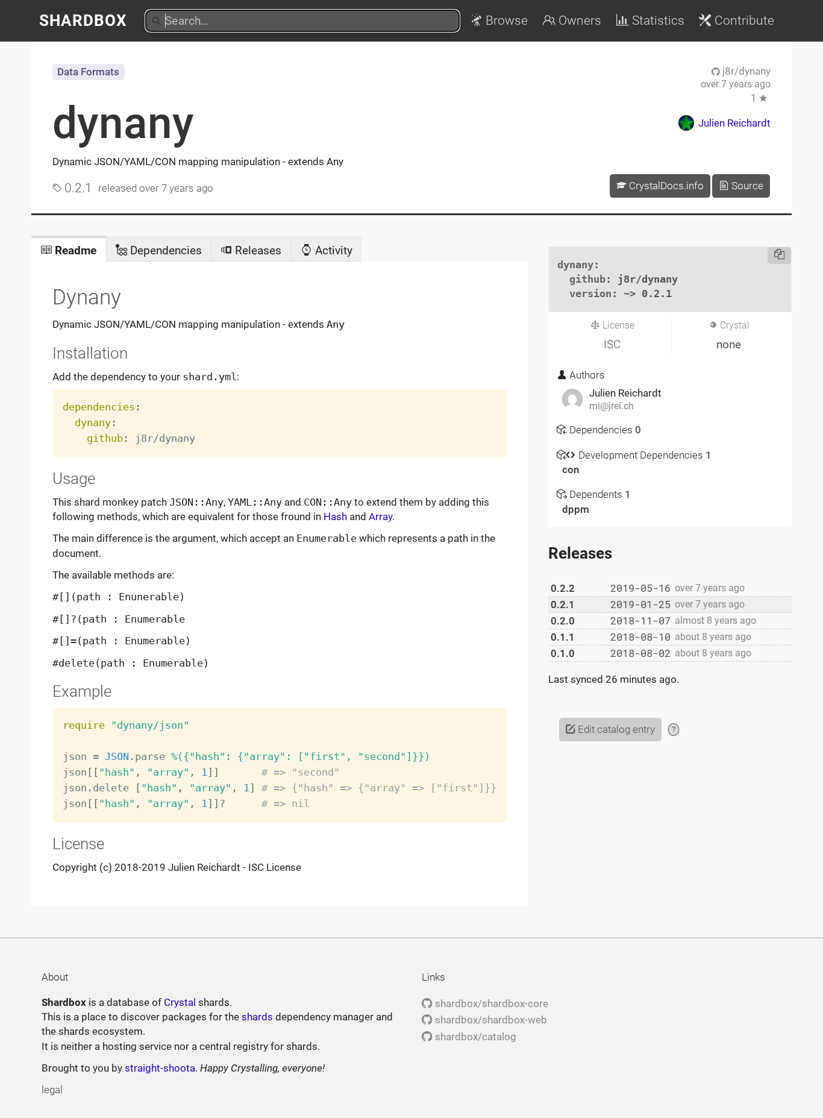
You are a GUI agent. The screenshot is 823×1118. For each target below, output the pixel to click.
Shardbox (83, 20)
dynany (123, 123)
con (570, 469)
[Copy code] (779, 255)
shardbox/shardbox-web (489, 1020)
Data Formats (88, 72)
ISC (612, 344)
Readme (74, 250)
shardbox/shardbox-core (490, 1003)
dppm (575, 509)
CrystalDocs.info (665, 186)
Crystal (180, 1002)
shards (257, 1017)
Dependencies (164, 250)
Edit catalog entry (615, 729)
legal (52, 1090)
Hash (335, 516)
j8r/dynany (745, 71)
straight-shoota (160, 1068)
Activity (332, 250)
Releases (256, 250)
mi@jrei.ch (611, 406)
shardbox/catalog (474, 1037)
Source (746, 186)
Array (380, 516)
